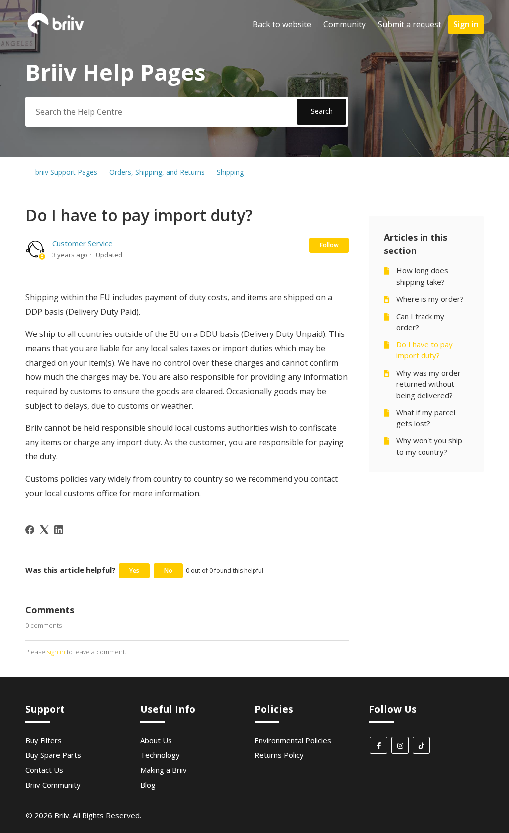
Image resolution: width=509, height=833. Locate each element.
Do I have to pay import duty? (424, 350)
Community (344, 24)
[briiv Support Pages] (56, 33)
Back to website (282, 24)
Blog (148, 785)
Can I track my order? (420, 322)
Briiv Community (53, 785)
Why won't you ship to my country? (429, 446)
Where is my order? (430, 299)
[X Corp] (44, 529)
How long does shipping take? (422, 276)
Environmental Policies (292, 740)
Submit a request (409, 24)
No (168, 570)
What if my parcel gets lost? (425, 417)
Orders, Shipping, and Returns (157, 172)
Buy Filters (43, 740)
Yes (134, 570)
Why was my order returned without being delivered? (428, 384)
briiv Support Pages (66, 172)
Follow (329, 245)
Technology (160, 755)
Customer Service (82, 243)
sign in (56, 651)
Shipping (230, 172)
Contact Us (44, 770)
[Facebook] (29, 529)
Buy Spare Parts (53, 755)
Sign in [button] (466, 24)
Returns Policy (279, 755)
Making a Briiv (163, 770)
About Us (156, 740)
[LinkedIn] (58, 529)
